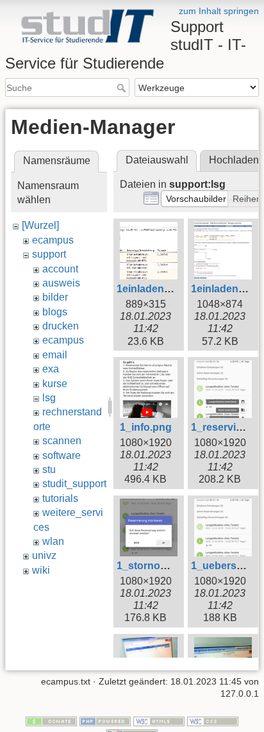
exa (50, 368)
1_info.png (146, 427)
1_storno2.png (152, 565)
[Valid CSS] (212, 720)
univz (44, 555)
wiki (41, 570)
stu (49, 469)
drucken (60, 325)
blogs (54, 311)
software (61, 455)
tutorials (60, 498)
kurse (54, 383)
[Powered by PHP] (105, 720)
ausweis (61, 283)
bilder (55, 297)
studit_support (74, 483)
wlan (53, 541)
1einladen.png (151, 288)
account (60, 268)
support (49, 254)
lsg (49, 397)
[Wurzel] (40, 225)
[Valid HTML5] (159, 720)
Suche (123, 87)
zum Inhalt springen (219, 11)
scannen (61, 440)
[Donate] (51, 720)
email (54, 354)
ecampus (53, 240)
